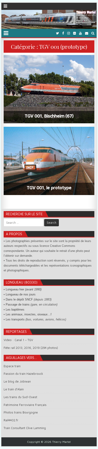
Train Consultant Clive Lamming (25, 428)
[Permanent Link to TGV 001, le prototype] (49, 161)
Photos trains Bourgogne (21, 412)
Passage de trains (18, 304)
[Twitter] (57, 33)
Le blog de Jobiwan (17, 381)
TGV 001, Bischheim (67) (49, 115)
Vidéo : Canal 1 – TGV (18, 340)
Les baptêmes (15, 309)
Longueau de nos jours (21, 294)
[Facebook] (63, 33)
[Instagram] (68, 33)
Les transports (15, 319)
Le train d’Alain (14, 389)
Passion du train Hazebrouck (23, 373)
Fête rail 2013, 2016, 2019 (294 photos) (31, 348)
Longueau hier (23, 289)
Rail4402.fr (11, 420)
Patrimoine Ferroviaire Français (25, 405)
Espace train (12, 366)
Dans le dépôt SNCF (19, 299)
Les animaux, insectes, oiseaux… (28, 314)
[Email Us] (86, 33)
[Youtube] (80, 33)
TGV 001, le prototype (49, 187)
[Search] (92, 33)
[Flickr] (74, 33)
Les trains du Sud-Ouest (20, 397)
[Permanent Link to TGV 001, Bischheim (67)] (49, 89)
